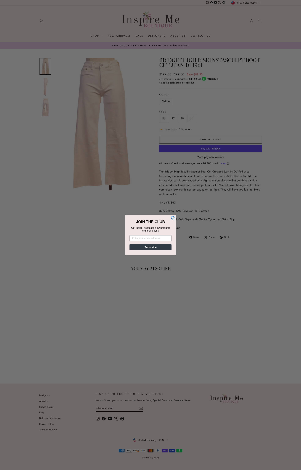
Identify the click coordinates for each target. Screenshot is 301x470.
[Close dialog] (172, 217)
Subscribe (150, 247)
